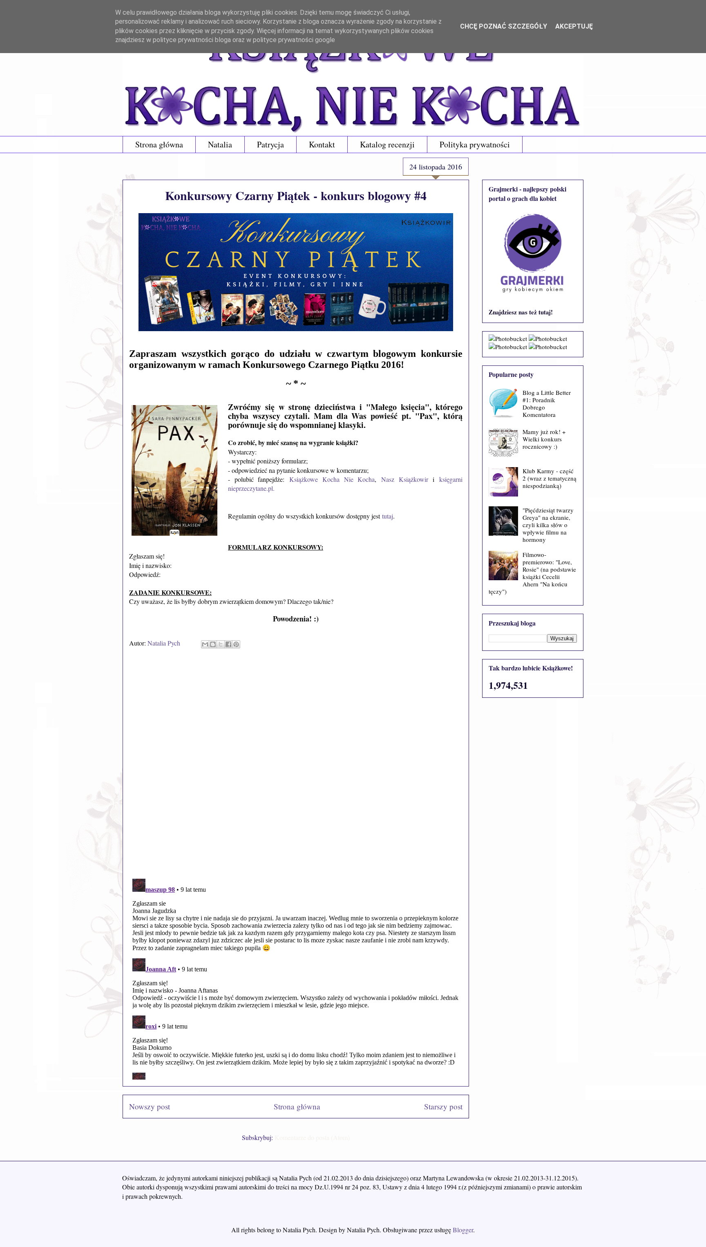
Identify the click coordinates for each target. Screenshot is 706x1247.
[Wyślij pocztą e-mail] (205, 644)
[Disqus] (295, 766)
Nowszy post (149, 1106)
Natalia (220, 144)
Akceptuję (574, 26)
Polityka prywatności (475, 144)
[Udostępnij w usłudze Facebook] (228, 644)
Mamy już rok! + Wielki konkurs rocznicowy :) (544, 439)
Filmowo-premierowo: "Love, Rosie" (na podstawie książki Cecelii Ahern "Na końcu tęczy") (532, 572)
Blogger (463, 1229)
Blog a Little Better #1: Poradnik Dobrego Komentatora (547, 403)
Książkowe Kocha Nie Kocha (332, 479)
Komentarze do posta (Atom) (312, 1137)
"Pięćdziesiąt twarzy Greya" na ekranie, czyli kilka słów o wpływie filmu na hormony (548, 524)
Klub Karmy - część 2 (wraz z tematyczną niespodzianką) (549, 478)
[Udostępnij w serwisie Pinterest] (236, 644)
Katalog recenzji (387, 144)
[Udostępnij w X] (221, 644)
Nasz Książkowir (404, 479)
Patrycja (270, 144)
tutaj (387, 516)
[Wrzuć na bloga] (213, 644)
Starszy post (443, 1106)
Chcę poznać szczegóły (503, 26)
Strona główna (159, 144)
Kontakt (322, 144)
